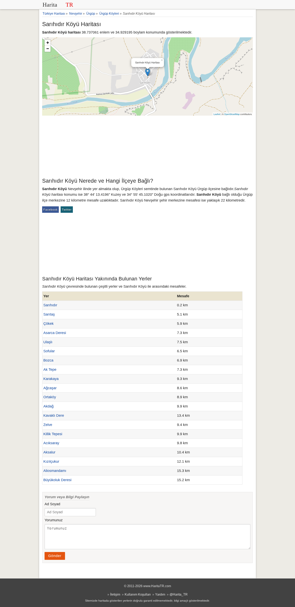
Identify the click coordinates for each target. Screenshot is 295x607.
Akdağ (48, 406)
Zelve (47, 425)
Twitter (67, 209)
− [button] (47, 48)
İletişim (115, 594)
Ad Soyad (52, 504)
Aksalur (49, 452)
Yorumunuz (54, 520)
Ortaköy (49, 397)
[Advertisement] (147, 146)
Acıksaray (51, 443)
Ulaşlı (47, 342)
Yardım (160, 594)
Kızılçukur (51, 461)
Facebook (50, 209)
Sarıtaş (49, 314)
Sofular (49, 351)
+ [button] (47, 42)
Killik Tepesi (52, 434)
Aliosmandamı (54, 471)
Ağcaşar (50, 388)
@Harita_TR (179, 594)
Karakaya (51, 379)
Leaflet (217, 114)
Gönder (54, 556)
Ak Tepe (49, 370)
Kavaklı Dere (53, 415)
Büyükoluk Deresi (57, 480)
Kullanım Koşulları (138, 594)
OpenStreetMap (232, 114)
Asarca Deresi (54, 333)
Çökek (48, 324)
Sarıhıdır (50, 305)
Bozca (48, 360)
